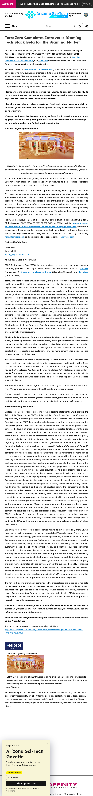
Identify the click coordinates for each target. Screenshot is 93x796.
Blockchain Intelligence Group (35, 272)
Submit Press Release (52, 794)
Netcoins (84, 268)
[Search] (74, 26)
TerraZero (83, 272)
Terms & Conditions (73, 794)
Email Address (14, 772)
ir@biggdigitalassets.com (17, 254)
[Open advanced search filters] (80, 26)
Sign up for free (26, 783)
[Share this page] (86, 26)
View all (87, 4)
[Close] (47, 743)
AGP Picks (7, 4)
